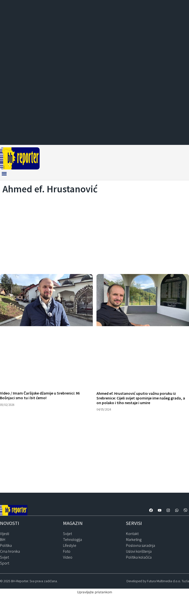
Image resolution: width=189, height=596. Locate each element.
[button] (4, 173)
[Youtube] (159, 510)
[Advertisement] (94, 232)
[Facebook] (151, 510)
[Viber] (185, 510)
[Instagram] (168, 510)
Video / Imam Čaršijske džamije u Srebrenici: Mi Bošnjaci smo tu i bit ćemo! (40, 395)
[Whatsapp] (176, 510)
